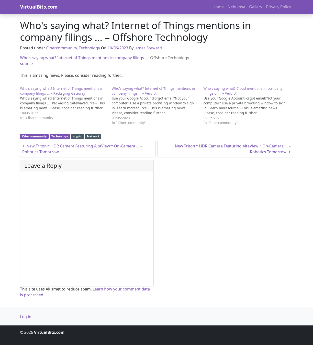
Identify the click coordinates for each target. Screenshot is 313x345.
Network (93, 136)
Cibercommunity (61, 48)
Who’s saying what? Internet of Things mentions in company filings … (84, 57)
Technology (89, 48)
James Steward (148, 48)
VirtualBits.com (39, 6)
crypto (77, 136)
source (26, 63)
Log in (25, 316)
